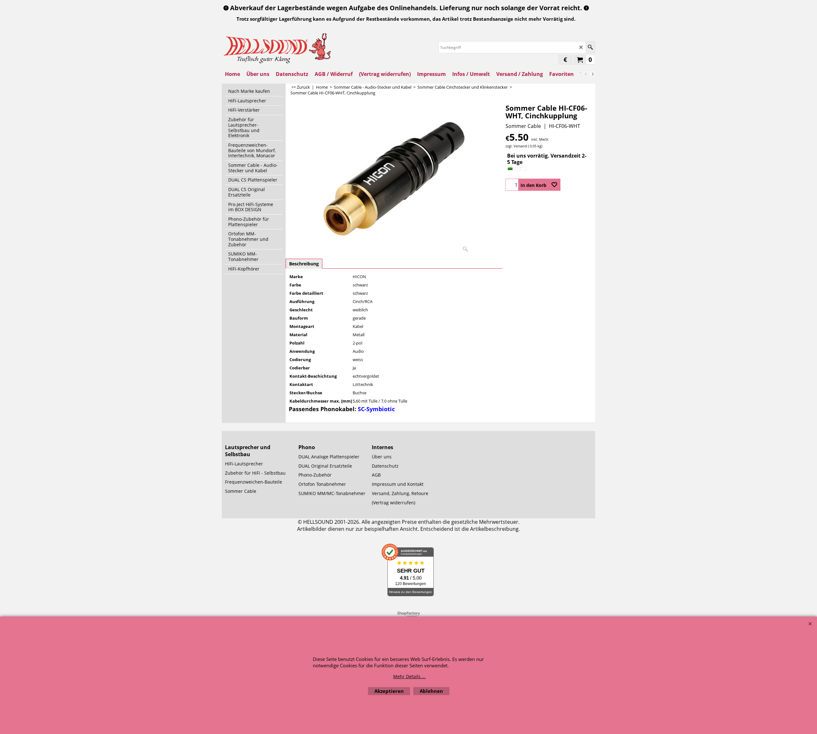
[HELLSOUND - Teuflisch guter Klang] (278, 47)
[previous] (586, 74)
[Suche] (590, 47)
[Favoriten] (554, 184)
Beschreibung (304, 264)
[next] (592, 74)
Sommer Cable (523, 126)
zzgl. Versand (516, 146)
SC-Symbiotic (376, 409)
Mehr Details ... (409, 676)
